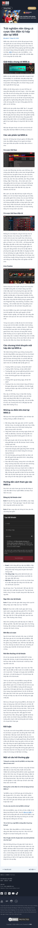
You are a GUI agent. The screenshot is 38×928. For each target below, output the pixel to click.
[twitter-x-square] (9, 893)
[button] (7, 8)
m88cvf (6, 880)
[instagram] (6, 893)
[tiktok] (17, 893)
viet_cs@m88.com (9, 886)
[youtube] (13, 893)
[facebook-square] (2, 893)
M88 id (2, 875)
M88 (10, 52)
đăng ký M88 (27, 812)
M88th (8, 875)
